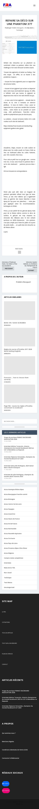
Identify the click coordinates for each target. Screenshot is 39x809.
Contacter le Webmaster (10, 758)
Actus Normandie (10, 529)
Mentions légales (8, 741)
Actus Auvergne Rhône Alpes (14, 489)
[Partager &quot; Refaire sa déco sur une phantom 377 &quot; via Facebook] (20, 252)
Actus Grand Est (9, 514)
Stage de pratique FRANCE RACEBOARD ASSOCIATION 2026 (17, 438)
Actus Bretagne (9, 499)
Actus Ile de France (10, 524)
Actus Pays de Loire (10, 543)
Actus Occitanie (9, 538)
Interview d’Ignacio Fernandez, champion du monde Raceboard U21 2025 (19, 458)
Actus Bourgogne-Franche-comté (15, 494)
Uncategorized (9, 587)
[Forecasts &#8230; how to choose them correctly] (19, 365)
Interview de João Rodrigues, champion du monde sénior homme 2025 (19, 475)
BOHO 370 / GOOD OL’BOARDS (15, 323)
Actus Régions (9, 553)
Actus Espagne (9, 509)
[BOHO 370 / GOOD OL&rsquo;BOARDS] (19, 310)
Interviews (7, 563)
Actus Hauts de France (12, 519)
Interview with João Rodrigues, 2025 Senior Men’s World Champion (19, 466)
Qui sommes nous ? (9, 733)
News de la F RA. (9, 568)
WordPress (19, 804)
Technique (19, 30)
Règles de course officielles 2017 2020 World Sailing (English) (18, 350)
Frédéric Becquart (17, 28)
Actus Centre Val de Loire (13, 504)
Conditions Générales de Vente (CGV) (15, 750)
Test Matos (8, 582)
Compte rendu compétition (13, 558)
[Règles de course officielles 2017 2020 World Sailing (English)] (19, 337)
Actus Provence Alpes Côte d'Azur (15, 548)
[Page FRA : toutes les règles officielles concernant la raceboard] (19, 394)
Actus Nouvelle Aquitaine (13, 533)
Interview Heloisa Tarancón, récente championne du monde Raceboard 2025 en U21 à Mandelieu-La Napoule (19, 448)
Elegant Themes (18, 802)
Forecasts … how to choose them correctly (16, 378)
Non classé (8, 573)
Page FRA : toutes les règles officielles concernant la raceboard (18, 407)
